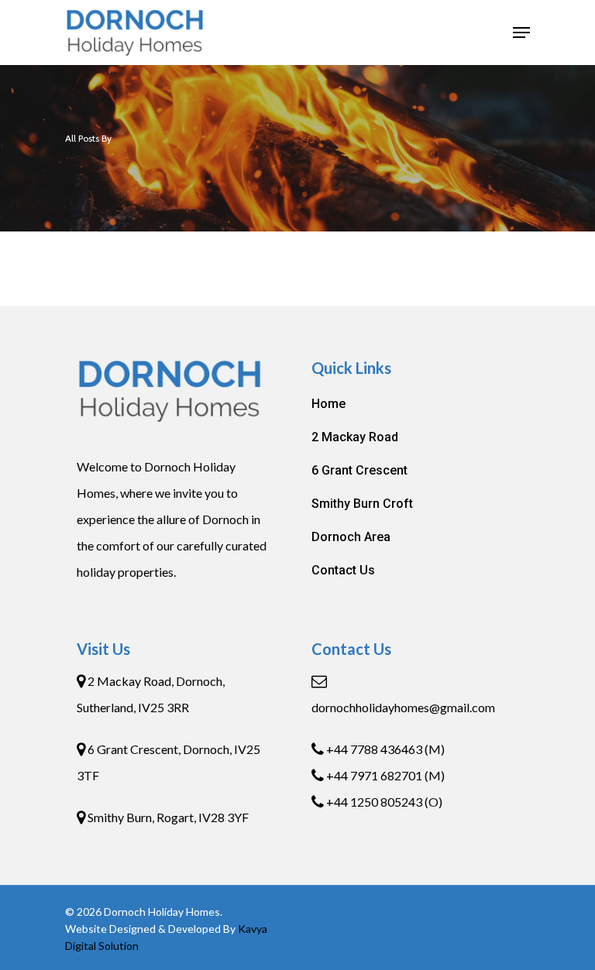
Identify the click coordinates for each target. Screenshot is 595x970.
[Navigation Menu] (521, 32)
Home (328, 403)
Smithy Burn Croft (362, 503)
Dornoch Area (350, 537)
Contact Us (343, 570)
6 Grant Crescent (359, 470)
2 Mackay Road (354, 437)
